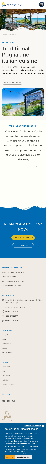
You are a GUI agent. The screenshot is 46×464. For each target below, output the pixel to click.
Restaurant (6, 367)
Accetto (9, 457)
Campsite (5, 335)
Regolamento (7, 352)
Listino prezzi (7, 344)
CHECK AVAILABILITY (23, 237)
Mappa (4, 348)
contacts (23, 245)
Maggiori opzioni (23, 457)
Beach (4, 371)
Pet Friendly (6, 376)
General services (8, 385)
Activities (5, 380)
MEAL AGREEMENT (12, 82)
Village (4, 339)
